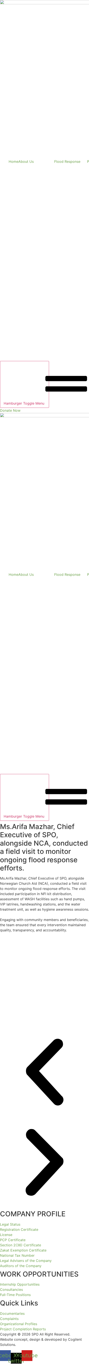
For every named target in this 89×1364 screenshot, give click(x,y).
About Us (26, 161)
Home (13, 161)
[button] (44, 1073)
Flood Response (67, 161)
